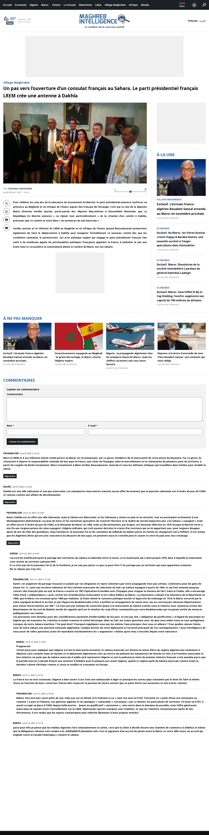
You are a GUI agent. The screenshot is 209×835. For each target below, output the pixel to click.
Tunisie (56, 4)
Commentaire (15, 394)
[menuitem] (7, 5)
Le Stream (70, 4)
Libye (98, 4)
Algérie (34, 4)
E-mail (92, 426)
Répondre (10, 476)
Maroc (45, 4)
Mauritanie (85, 4)
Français (193, 20)
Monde (145, 4)
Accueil (7, 4)
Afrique (133, 4)
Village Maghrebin (115, 4)
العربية (202, 20)
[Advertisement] (80, 272)
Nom (10, 426)
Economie (20, 4)
